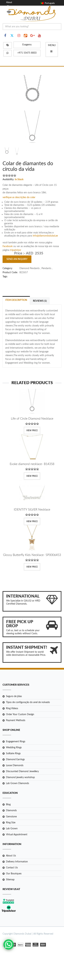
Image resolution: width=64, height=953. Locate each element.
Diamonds (11, 810)
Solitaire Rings (13, 753)
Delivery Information (17, 862)
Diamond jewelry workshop (20, 777)
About (9, 2)
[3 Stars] (9, 175)
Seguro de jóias (14, 696)
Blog (9, 6)
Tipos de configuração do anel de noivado (28, 702)
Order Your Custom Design (20, 714)
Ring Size (10, 822)
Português (49, 3)
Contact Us (12, 867)
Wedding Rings (14, 747)
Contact (11, 10)
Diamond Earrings (15, 759)
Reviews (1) (40, 301)
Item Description (16, 300)
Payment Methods (15, 720)
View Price (32, 430)
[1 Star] (4, 175)
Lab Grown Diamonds (17, 783)
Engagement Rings (15, 741)
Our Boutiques (14, 873)
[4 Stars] (12, 175)
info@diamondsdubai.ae (45, 236)
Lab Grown (12, 828)
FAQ (9, 14)
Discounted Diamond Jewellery (22, 771)
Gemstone (11, 816)
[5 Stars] (14, 175)
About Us (11, 856)
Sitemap (10, 879)
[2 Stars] (6, 175)
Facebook (8, 246)
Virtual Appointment (16, 834)
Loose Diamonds (14, 765)
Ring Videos (12, 708)
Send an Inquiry (16, 259)
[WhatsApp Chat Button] (8, 944)
